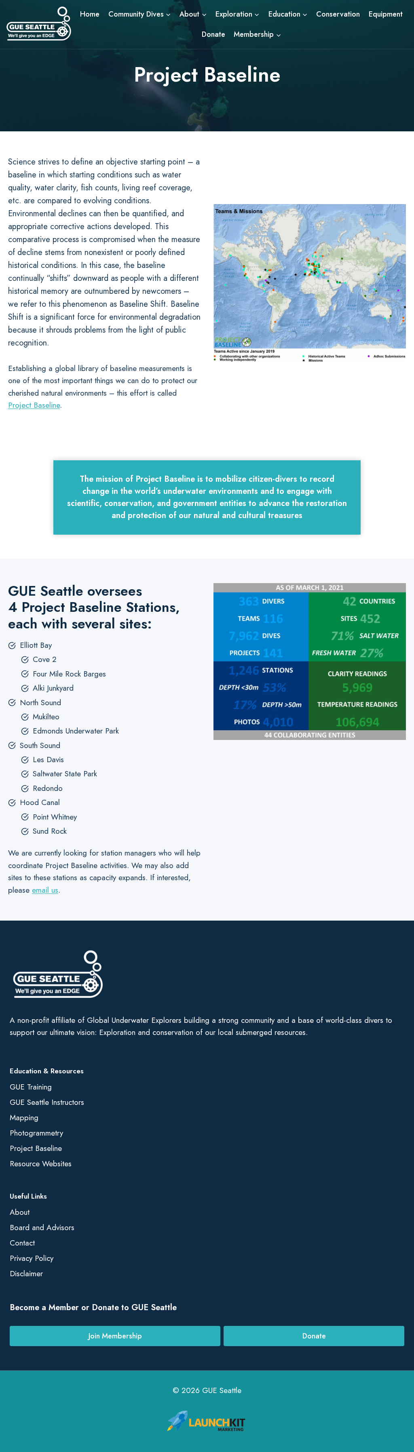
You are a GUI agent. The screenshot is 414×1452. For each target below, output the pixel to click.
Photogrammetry (36, 1132)
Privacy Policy (31, 1258)
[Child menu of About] (193, 14)
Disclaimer (26, 1273)
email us (45, 890)
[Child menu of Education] (288, 14)
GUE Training (31, 1086)
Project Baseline (34, 405)
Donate (213, 34)
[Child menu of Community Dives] (139, 14)
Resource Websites (41, 1163)
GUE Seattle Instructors (47, 1102)
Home (89, 14)
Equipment (386, 14)
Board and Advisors (42, 1227)
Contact (22, 1242)
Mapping (24, 1117)
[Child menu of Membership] (258, 34)
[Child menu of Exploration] (237, 14)
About (20, 1212)
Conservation (338, 14)
